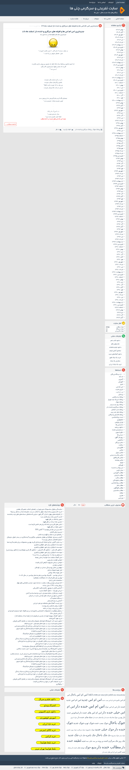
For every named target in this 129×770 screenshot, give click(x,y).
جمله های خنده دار (85, 717)
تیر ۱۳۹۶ (120, 131)
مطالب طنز (120, 485)
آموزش (120, 382)
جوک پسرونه (115, 735)
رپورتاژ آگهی (119, 437)
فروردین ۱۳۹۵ (118, 156)
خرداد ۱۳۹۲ (119, 239)
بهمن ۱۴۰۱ (119, 85)
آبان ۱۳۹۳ (119, 196)
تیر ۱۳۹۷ (120, 118)
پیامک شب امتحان (117, 410)
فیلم (121, 463)
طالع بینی (120, 448)
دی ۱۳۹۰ (120, 282)
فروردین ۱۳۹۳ (118, 214)
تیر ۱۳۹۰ (120, 297)
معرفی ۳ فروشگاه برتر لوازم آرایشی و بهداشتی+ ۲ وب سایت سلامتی (39, 649)
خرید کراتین (50, 736)
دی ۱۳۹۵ (120, 141)
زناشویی (120, 440)
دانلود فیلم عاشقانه (115, 347)
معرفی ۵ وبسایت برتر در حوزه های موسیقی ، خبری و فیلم (43, 624)
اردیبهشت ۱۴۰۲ (117, 78)
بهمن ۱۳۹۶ (119, 123)
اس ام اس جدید (92, 699)
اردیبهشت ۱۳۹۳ (117, 211)
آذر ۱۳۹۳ (119, 194)
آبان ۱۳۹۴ (119, 166)
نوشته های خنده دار (78, 748)
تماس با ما (101, 2)
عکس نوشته (119, 460)
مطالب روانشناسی (117, 483)
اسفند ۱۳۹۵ (119, 136)
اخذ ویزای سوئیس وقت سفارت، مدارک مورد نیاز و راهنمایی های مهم (39, 583)
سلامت (121, 445)
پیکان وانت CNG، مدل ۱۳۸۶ (52, 586)
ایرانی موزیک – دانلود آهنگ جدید (50, 591)
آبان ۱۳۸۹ (119, 318)
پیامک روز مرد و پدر (116, 405)
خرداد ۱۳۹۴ (119, 179)
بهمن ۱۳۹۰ (119, 280)
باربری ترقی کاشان (56, 532)
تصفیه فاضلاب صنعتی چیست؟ (52, 540)
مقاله (121, 493)
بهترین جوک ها (117, 717)
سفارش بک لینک (115, 361)
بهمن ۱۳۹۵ (119, 138)
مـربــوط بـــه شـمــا (117, 468)
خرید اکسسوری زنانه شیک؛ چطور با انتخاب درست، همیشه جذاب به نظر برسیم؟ (36, 512)
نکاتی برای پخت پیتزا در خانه (52, 608)
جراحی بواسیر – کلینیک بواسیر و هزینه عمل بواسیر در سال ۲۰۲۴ (40, 575)
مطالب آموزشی (118, 473)
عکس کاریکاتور (118, 458)
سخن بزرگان (119, 443)
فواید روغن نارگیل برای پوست (52, 606)
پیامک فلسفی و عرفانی (115, 415)
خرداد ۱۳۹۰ (119, 300)
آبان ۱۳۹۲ (119, 227)
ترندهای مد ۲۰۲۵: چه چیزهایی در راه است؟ (47, 555)
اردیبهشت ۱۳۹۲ (117, 242)
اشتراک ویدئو (50, 705)
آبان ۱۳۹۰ (119, 287)
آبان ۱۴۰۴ (119, 32)
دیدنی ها (120, 435)
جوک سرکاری (81, 730)
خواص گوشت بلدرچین (54, 560)
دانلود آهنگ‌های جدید (115, 354)
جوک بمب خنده (101, 723)
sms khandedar (119, 695)
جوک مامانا (45, 767)
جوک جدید (78, 723)
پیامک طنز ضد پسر (117, 412)
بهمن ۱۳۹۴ (119, 158)
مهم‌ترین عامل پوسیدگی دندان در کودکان (48, 568)
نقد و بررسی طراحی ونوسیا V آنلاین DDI (48, 530)
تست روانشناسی (117, 417)
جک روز (122, 741)
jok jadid (109, 695)
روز (83, 505)
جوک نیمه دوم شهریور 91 (32, 767)
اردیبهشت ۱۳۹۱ (117, 272)
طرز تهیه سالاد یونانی (55, 573)
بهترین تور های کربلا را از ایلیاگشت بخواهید (47, 578)
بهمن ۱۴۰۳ (119, 50)
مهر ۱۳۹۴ (120, 169)
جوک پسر (122, 735)
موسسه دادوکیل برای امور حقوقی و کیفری (48, 545)
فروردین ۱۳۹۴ (118, 184)
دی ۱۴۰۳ (120, 52)
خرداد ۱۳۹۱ (119, 270)
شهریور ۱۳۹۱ (118, 262)
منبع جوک (90, 747)
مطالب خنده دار (109, 747)
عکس (121, 450)
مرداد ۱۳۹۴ (119, 174)
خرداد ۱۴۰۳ (119, 60)
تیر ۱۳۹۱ (120, 267)
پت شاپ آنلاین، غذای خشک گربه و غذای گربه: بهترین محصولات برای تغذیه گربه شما (34, 542)
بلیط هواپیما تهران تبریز (45, 749)
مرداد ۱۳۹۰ (119, 295)
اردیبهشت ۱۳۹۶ (117, 133)
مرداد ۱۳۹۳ (119, 204)
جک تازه (82, 735)
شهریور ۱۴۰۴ (118, 35)
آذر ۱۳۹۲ (119, 224)
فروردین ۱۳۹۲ (118, 244)
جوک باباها (66, 767)
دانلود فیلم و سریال (47, 699)
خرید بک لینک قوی (115, 357)
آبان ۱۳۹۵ (119, 146)
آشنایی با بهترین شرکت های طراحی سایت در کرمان (45, 596)
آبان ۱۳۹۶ (119, 126)
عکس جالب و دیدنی (116, 455)
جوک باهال (106, 767)
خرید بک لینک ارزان (115, 364)
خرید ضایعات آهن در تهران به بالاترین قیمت (47, 682)
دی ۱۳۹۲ (120, 222)
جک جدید (73, 735)
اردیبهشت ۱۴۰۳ (117, 63)
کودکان (120, 465)
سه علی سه (90, 741)
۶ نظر (57, 130)
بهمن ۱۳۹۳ (119, 189)
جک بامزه (91, 735)
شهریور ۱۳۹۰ (118, 292)
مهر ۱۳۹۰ (120, 290)
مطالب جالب (119, 478)
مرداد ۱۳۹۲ (119, 234)
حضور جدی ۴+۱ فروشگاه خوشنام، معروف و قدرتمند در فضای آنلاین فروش (37, 621)
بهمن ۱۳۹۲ (119, 219)
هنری (121, 496)
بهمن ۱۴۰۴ (119, 30)
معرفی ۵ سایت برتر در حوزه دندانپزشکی (48, 644)
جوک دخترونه (90, 730)
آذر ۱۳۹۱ (119, 254)
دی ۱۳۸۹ (120, 312)
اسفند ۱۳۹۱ (119, 247)
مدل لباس (119, 470)
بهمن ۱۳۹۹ (119, 103)
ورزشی (120, 498)
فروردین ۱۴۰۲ (118, 80)
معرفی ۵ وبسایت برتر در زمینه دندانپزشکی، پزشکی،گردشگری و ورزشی (38, 626)
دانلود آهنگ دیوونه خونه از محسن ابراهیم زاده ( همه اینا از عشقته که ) (38, 616)
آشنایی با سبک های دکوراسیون (51, 651)
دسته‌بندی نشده (117, 430)
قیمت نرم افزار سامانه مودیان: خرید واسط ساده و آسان (44, 593)
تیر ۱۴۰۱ (120, 88)
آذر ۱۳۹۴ (119, 164)
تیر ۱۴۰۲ (120, 73)
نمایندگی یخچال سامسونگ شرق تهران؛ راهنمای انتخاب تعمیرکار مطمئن (39, 509)
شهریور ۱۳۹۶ (118, 128)
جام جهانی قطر (115, 344)
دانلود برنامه (119, 427)
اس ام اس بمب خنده (108, 700)
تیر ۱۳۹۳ (120, 206)
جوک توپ (89, 723)
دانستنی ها (119, 425)
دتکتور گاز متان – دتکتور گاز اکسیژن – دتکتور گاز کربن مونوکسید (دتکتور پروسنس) (34, 550)
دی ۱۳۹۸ (120, 113)
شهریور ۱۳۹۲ (118, 232)
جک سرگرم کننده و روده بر (107, 741)
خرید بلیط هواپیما (48, 742)
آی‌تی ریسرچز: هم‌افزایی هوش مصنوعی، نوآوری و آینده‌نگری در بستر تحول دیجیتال (34, 537)
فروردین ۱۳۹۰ (118, 305)
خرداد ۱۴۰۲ (119, 75)
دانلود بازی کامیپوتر (47, 711)
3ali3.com (93, 694)
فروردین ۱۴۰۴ (118, 47)
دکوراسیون (119, 432)
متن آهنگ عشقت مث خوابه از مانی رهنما (48, 558)
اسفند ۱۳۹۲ (119, 217)
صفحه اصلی (120, 2)
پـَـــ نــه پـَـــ (119, 392)
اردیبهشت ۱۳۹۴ (117, 181)
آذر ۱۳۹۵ (119, 143)
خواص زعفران (57, 565)
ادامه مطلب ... (10, 124)
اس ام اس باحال (79, 694)
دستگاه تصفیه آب (56, 598)
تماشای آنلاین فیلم (115, 351)
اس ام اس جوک (111, 707)
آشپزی (121, 379)
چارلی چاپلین (119, 422)
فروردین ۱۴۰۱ (118, 90)
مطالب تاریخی (118, 475)
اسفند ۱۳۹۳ (119, 186)
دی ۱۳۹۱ (120, 252)
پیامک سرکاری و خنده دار (83, 130)
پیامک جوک (96, 130)
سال (74, 505)
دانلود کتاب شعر (115, 340)
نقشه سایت (74, 19)
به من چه (53, 69)
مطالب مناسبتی (118, 490)
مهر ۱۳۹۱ (120, 259)
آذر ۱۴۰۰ (119, 95)
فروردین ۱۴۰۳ (118, 65)
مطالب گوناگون (118, 488)
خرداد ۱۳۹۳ (119, 209)
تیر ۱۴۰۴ (120, 40)
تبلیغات (110, 2)
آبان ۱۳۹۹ (119, 105)
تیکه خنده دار (108, 717)
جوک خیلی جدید (104, 729)
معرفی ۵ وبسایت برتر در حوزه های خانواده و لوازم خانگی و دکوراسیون (39, 629)
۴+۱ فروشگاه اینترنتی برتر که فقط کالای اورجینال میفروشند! (42, 646)
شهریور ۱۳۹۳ (118, 201)
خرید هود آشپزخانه (55, 619)
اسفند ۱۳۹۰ (119, 277)
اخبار (121, 384)
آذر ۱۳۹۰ (119, 285)
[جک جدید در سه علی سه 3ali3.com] (53, 48)
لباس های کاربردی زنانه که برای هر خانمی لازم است (45, 524)
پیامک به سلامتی (117, 397)
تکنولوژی (120, 420)
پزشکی (120, 395)
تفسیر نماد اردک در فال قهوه (52, 522)
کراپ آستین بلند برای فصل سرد (51, 517)
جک (109, 735)
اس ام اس (119, 387)
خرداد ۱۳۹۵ (119, 153)
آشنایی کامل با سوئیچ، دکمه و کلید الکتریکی (47, 588)
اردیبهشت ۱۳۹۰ (117, 302)
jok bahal (101, 695)
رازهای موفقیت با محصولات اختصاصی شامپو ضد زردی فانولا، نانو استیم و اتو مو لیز (35, 611)
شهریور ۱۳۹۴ (118, 171)
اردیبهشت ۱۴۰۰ (117, 100)
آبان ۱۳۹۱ (119, 257)
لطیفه (84, 741)
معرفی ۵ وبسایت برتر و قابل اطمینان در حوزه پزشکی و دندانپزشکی (40, 641)
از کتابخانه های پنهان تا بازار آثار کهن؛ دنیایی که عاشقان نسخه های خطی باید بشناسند (34, 514)
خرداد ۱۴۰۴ (119, 42)
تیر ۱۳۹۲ (120, 237)
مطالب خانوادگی (118, 480)
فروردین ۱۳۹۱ (118, 275)
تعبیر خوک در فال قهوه (54, 527)
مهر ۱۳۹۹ (120, 108)
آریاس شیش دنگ (56, 613)
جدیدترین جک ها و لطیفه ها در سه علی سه (53, 34)
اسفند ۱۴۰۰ (119, 93)
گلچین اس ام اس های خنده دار (111, 752)
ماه (79, 505)
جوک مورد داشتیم (72, 730)
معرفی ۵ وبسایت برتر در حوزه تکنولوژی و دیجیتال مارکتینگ (42, 634)
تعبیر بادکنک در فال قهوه (53, 519)
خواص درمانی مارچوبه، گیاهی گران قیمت (48, 563)
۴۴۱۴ (121, 377)
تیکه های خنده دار (98, 717)
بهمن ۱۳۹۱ (119, 249)
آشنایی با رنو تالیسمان (54, 601)
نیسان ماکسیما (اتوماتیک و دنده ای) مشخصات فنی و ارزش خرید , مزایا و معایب (36, 654)
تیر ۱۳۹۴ (120, 176)
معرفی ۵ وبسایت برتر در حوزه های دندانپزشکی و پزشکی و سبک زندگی (38, 639)
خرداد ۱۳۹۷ (119, 121)
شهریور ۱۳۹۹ (118, 110)
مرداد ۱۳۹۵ (119, 151)
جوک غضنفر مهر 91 (56, 767)
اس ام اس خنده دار (90, 706)
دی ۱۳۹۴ (120, 161)
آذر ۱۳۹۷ (119, 116)
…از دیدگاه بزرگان (117, 374)
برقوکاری (59, 684)
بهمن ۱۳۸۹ (119, 310)
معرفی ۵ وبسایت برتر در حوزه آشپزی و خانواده (46, 631)
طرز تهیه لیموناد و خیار (54, 570)
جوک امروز (74, 717)
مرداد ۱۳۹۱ (119, 265)
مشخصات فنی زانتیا (55, 580)
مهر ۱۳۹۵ (120, 148)
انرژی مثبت (119, 389)
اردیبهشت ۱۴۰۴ (117, 45)
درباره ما (92, 2)
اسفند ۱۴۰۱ (119, 83)
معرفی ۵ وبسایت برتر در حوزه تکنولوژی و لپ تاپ (45, 636)
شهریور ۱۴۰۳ (118, 55)
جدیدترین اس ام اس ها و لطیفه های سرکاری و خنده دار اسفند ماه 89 (69, 25)
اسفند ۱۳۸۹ (119, 307)
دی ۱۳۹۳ (120, 191)
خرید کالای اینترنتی (47, 730)
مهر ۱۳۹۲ (120, 229)
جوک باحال (117, 723)
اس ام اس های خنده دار (90, 712)
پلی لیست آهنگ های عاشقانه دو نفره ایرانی (47, 603)
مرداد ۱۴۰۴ (119, 37)
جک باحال (101, 735)
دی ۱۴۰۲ (120, 70)
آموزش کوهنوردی (48, 718)
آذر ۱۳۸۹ (119, 315)
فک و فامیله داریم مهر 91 (94, 767)
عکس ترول (119, 453)
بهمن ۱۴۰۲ (119, 68)
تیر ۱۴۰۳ (120, 57)
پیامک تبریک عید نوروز (115, 400)
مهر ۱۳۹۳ (120, 199)
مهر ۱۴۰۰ (120, 98)
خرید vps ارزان (49, 724)
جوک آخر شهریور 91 (77, 767)
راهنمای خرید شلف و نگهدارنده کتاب (50, 535)
